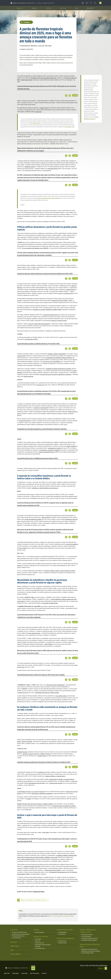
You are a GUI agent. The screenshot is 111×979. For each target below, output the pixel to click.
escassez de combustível (72, 544)
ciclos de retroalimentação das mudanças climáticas (48, 198)
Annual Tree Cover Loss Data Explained (20, 934)
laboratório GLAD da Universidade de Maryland (43, 78)
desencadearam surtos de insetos (37, 783)
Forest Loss (37, 941)
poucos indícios (23, 548)
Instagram (95, 3)
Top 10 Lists (48, 8)
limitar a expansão (71, 446)
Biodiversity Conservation (87, 934)
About (76, 8)
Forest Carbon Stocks (86, 936)
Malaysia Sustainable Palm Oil (47, 452)
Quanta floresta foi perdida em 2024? (34, 900)
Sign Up (101, 968)
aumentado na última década (50, 603)
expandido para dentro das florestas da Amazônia (58, 368)
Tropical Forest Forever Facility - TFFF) (62, 300)
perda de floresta (49, 644)
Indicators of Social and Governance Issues (90, 945)
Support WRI (6, 973)
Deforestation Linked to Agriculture (43, 944)
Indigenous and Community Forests (89, 949)
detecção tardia (45, 517)
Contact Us (44, 973)
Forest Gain (37, 946)
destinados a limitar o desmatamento (57, 354)
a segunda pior (41, 772)
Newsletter (83, 3)
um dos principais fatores (34, 633)
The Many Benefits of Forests (18, 936)
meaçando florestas (53, 168)
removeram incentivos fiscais (50, 314)
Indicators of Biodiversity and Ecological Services (88, 930)
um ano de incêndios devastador (33, 519)
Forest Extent (38, 939)
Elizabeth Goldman (25, 45)
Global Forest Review (45, 3)
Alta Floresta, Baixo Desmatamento (55, 685)
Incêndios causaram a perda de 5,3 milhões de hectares (37, 754)
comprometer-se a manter (54, 448)
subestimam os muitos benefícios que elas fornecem (45, 488)
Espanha (28, 798)
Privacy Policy (24, 973)
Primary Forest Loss (39, 943)
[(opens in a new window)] (33, 968)
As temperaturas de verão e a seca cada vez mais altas (30, 791)
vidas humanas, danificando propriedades (41, 793)
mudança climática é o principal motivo (55, 776)
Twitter (87, 3)
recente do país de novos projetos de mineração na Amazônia (55, 374)
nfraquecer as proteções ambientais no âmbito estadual (48, 309)
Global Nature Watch (26, 80)
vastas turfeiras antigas (61, 696)
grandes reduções (70, 289)
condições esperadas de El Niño (32, 866)
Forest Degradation (62, 932)
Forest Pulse (13, 929)
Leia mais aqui (40, 385)
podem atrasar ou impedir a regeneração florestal (61, 779)
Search (100, 3)
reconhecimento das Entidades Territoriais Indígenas (59, 357)
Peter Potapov (48, 45)
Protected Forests (62, 941)
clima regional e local (69, 127)
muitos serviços (44, 108)
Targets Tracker (63, 8)
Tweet (70, 95)
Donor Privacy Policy (34, 973)
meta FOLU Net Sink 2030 (41, 407)
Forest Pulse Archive (16, 938)
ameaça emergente (28, 376)
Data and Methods (15, 954)
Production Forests (62, 943)
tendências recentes (30, 166)
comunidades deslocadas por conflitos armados (47, 692)
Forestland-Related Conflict (87, 953)
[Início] (22, 3)
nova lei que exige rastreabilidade (51, 361)
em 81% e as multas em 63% (66, 293)
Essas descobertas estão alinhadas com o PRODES (35, 248)
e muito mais (38, 111)
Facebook (91, 3)
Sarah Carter (41, 45)
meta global (46, 832)
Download (74, 95)
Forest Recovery (61, 934)
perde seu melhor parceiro (27, 859)
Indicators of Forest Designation (65, 938)
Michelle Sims (34, 45)
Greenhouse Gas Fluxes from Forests (90, 938)
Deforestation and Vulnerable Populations (91, 951)
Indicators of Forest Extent (41, 936)
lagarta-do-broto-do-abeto (56, 783)
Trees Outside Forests (40, 948)
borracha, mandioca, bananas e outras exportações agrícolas (60, 570)
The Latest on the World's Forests (19, 932)
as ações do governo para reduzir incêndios (39, 324)
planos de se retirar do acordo (59, 320)
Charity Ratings (15, 973)
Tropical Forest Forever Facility (53, 870)
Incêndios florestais (22, 752)
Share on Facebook (66, 95)
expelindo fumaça (41, 755)
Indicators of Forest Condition (65, 929)
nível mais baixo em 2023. (31, 339)
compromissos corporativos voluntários (50, 450)
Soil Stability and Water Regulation (89, 940)
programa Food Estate (24, 420)
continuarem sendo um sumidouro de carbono (64, 806)
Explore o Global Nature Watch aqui (91, 118)
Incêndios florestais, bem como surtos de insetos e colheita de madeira (35, 804)
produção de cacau (23, 692)
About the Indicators (39, 932)
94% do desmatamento (35, 123)
